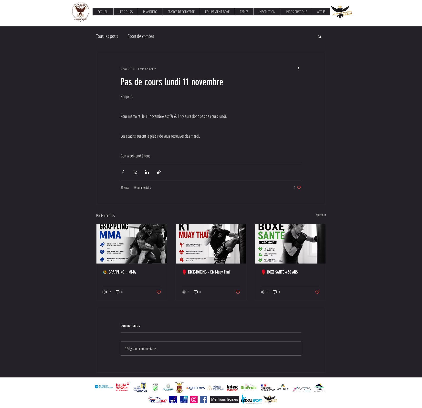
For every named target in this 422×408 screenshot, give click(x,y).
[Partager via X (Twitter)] (135, 172)
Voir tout (321, 214)
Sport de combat (141, 36)
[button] (319, 36)
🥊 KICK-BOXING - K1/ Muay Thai (206, 272)
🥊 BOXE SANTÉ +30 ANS (279, 272)
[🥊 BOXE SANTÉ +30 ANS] (290, 244)
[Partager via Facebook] (123, 172)
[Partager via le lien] (159, 172)
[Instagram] (194, 399)
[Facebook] (203, 399)
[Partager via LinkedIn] (147, 172)
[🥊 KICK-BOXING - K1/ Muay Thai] (211, 244)
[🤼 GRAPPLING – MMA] (131, 244)
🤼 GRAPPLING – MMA (119, 272)
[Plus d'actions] (298, 69)
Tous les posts (107, 36)
